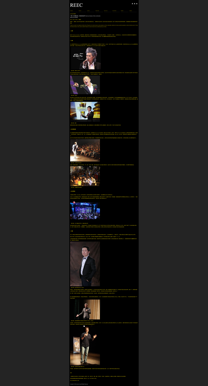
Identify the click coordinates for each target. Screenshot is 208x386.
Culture (88, 10)
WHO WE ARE (97, 10)
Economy (71, 10)
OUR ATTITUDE (114, 10)
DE (132, 3)
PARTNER (122, 10)
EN (136, 3)
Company (80, 10)
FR (134, 3)
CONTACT (130, 10)
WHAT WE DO (105, 10)
